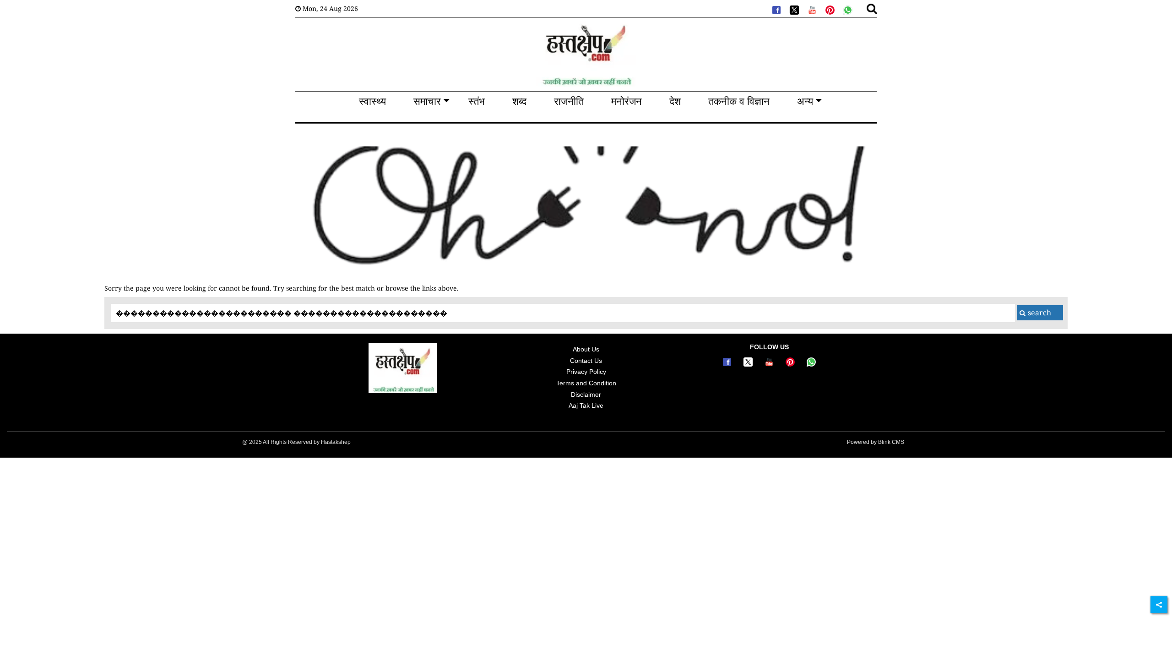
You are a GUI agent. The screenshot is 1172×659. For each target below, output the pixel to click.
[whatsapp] (847, 9)
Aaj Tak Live (586, 405)
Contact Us (586, 360)
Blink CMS (891, 442)
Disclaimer (586, 394)
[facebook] (775, 9)
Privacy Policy (586, 371)
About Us (586, 349)
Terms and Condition (586, 383)
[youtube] (811, 9)
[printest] (829, 9)
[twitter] (793, 9)
